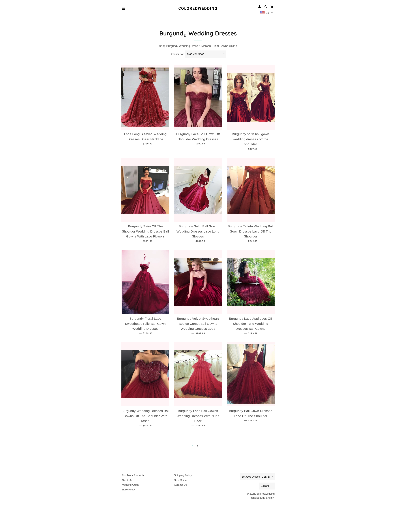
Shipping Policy (183, 475)
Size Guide (180, 480)
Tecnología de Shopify (262, 497)
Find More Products (132, 475)
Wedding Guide (130, 484)
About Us (126, 480)
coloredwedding (198, 8)
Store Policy (128, 489)
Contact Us (180, 484)
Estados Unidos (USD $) (256, 476)
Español (265, 485)
